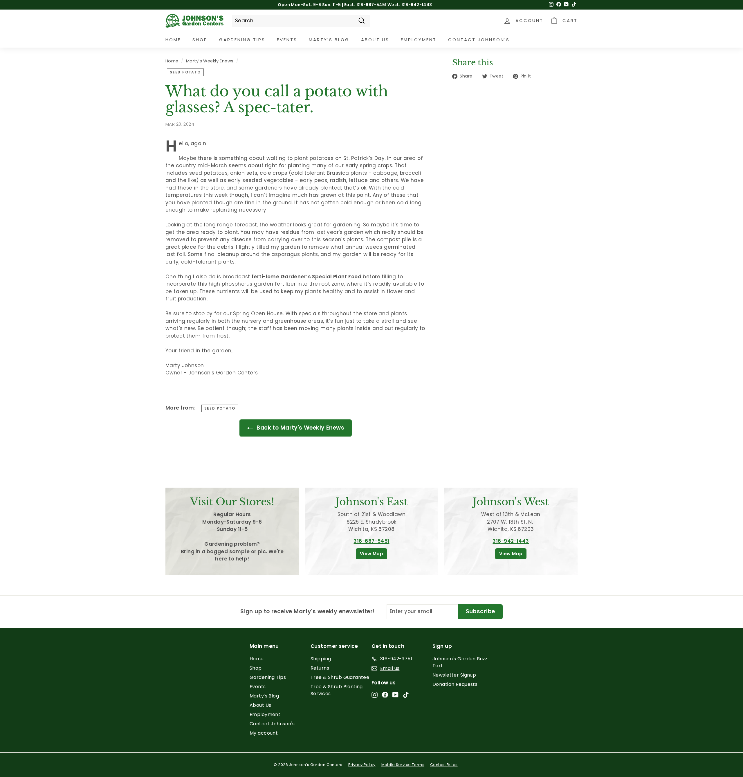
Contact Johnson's (479, 40)
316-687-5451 (371, 541)
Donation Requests (454, 684)
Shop (200, 40)
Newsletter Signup (454, 675)
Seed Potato (185, 72)
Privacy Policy (362, 764)
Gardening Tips (242, 40)
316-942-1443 (511, 541)
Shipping (321, 658)
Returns (320, 668)
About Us (375, 40)
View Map (371, 554)
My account (264, 733)
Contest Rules (444, 764)
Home (173, 40)
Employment (419, 40)
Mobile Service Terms (403, 764)
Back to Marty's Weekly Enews (299, 428)
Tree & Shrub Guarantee (340, 677)
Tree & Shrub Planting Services (337, 690)
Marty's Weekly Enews (210, 61)
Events (287, 40)
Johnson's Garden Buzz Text (460, 662)
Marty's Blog (329, 40)
